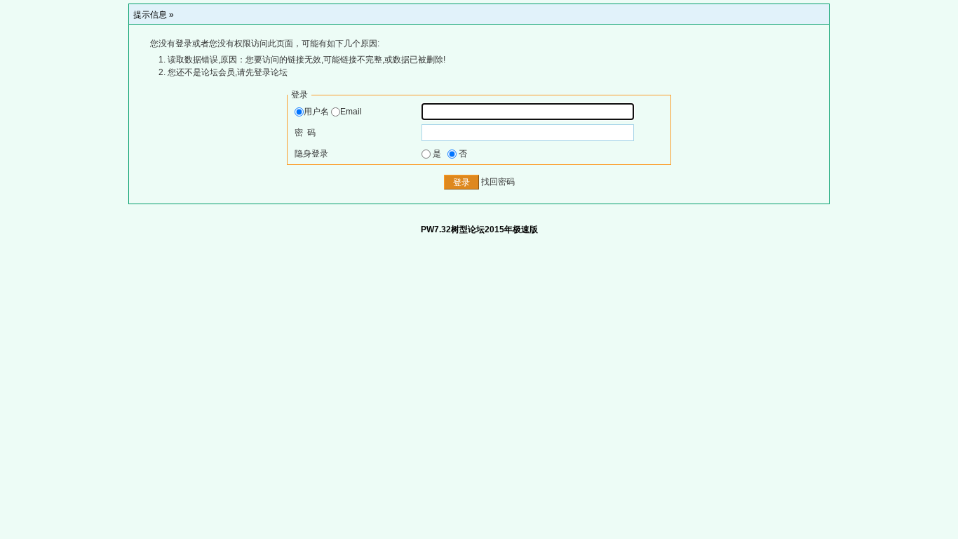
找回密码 (498, 182)
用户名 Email (333, 112)
